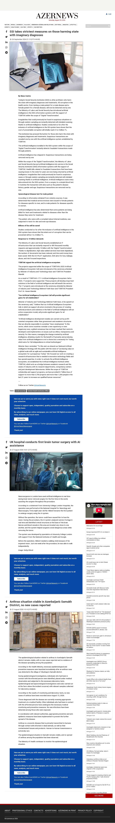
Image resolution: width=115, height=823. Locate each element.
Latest (99, 522)
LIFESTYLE (73, 24)
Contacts (38, 811)
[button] (6, 32)
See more (99, 796)
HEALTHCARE (15, 27)
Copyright (99, 811)
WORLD (13, 24)
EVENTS (7, 27)
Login (109, 14)
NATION (7, 24)
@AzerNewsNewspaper (23, 426)
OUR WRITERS (38, 27)
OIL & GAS (27, 24)
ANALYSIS (65, 24)
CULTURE (23, 27)
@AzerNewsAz (40, 385)
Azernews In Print (67, 811)
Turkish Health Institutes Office (38, 391)
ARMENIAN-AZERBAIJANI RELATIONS (42, 24)
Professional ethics (22, 811)
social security (20, 391)
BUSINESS (20, 24)
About (7, 811)
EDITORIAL (58, 24)
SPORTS (29, 27)
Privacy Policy (85, 811)
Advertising (51, 811)
